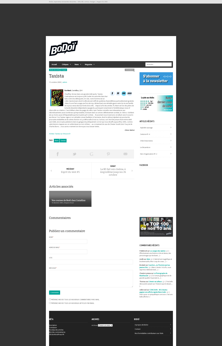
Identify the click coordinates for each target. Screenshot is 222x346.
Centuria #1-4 (145, 134)
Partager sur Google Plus (91, 154)
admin (65, 82)
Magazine (87, 65)
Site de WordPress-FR (56, 334)
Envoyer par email (125, 154)
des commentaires (57, 332)
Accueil (54, 64)
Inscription (53, 325)
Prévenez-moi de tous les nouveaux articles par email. (72, 303)
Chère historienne (146, 141)
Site (50, 258)
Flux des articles (56, 330)
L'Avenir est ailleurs (155, 282)
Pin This (108, 154)
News (75, 65)
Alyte (148, 259)
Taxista (63, 141)
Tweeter (74, 154)
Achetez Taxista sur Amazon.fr (60, 134)
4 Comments (129, 70)
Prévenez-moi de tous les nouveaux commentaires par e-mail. (75, 300)
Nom (51, 237)
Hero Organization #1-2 (148, 154)
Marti (56, 141)
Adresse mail (54, 247)
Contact (137, 329)
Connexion (53, 327)
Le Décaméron (145, 147)
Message (53, 268)
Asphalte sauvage (146, 128)
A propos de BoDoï (141, 325)
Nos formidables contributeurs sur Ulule (149, 333)
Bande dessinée (54, 70)
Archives (95, 325)
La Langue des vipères (157, 251)
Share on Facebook (57, 154)
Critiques (63, 65)
